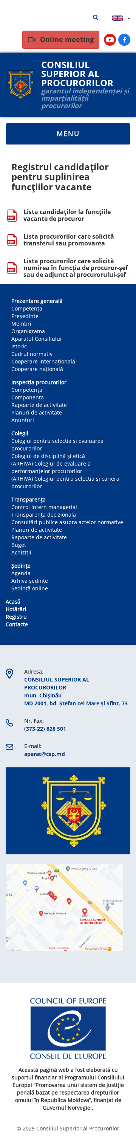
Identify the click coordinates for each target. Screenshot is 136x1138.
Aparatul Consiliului (36, 338)
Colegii (19, 433)
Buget (18, 544)
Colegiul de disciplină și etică (48, 456)
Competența (26, 308)
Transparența (28, 499)
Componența (27, 397)
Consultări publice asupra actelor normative (67, 522)
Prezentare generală (37, 300)
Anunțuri (22, 420)
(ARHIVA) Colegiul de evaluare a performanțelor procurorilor (51, 467)
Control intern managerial (44, 507)
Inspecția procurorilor (38, 382)
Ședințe (21, 565)
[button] (68, 810)
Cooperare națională (37, 369)
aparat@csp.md (44, 754)
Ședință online (29, 588)
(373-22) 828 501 (45, 728)
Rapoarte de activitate (39, 404)
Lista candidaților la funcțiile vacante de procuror (67, 215)
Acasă (13, 601)
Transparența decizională (43, 514)
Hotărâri (16, 609)
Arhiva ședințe (29, 580)
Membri (21, 323)
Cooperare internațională (43, 361)
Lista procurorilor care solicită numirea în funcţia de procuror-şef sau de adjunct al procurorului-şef (75, 267)
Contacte (17, 624)
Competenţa (26, 389)
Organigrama (28, 331)
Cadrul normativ (32, 353)
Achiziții (21, 552)
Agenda (21, 573)
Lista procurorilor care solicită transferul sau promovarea (68, 239)
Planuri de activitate (36, 412)
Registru (16, 616)
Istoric (19, 346)
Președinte (25, 316)
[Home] (21, 84)
